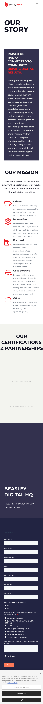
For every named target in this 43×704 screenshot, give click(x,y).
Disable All (21, 693)
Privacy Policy (12, 683)
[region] (21, 687)
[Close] (40, 673)
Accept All (21, 700)
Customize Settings (21, 687)
